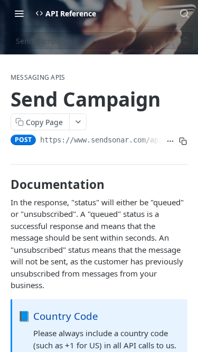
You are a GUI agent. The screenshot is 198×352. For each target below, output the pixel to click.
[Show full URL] (170, 141)
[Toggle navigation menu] (19, 13)
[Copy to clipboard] (182, 141)
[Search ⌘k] (184, 13)
